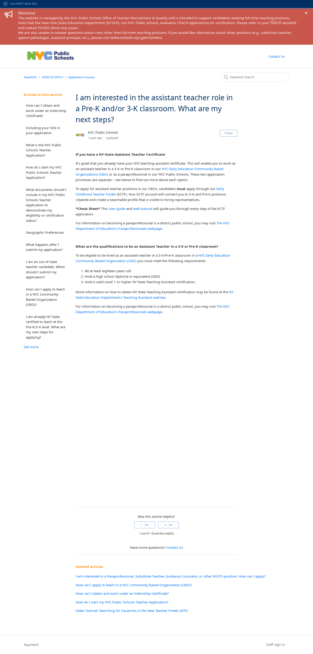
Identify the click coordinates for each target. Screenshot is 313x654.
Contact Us (276, 56)
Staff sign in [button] (275, 644)
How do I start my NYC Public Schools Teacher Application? (44, 172)
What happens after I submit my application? (44, 247)
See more (31, 347)
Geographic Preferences (45, 232)
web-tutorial (142, 208)
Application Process (81, 77)
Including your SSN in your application (43, 130)
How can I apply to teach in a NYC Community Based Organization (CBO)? (45, 297)
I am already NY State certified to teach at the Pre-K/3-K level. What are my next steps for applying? (45, 326)
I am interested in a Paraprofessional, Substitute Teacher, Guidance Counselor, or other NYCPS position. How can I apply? (171, 576)
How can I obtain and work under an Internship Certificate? (46, 110)
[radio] (144, 524)
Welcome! (26, 13)
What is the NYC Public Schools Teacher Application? (43, 150)
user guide (117, 208)
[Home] (50, 61)
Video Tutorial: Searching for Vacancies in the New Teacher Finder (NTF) (132, 610)
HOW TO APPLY (52, 77)
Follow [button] (229, 133)
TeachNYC (30, 77)
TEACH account (283, 22)
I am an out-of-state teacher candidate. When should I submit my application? (45, 269)
